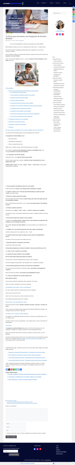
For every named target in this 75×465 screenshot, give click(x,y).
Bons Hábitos (56, 122)
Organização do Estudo (59, 110)
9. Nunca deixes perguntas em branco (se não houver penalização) (24, 113)
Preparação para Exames (59, 112)
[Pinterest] (73, 12)
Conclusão (11, 127)
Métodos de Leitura (58, 108)
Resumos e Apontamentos (59, 114)
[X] (73, 9)
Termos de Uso (59, 453)
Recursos (58, 2)
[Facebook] (73, 7)
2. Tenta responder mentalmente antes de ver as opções (22, 95)
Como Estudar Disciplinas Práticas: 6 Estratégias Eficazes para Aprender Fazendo (27, 357)
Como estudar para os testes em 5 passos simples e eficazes (23, 379)
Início (38, 2)
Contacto (58, 449)
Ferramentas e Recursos (58, 63)
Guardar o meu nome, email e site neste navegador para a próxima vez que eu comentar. (26, 433)
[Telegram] (73, 17)
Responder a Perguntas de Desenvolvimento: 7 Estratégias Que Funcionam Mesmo (27, 352)
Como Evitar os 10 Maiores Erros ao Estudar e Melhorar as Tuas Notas (25, 376)
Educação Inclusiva (57, 59)
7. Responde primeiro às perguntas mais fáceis (20, 108)
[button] (70, 3)
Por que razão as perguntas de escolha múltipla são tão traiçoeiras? (23, 90)
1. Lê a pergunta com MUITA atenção (18, 92)
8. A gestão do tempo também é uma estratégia (20, 111)
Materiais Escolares (58, 72)
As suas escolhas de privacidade (43, 463)
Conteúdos (43, 2)
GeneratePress (48, 460)
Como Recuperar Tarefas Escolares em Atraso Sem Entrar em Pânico (20, 401)
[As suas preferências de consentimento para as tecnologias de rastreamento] (73, 463)
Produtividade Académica (58, 87)
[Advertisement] (27, 176)
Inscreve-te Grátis (14, 454)
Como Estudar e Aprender (12, 400)
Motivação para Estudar (59, 85)
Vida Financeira (57, 131)
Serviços (51, 2)
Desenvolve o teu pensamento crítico (17, 121)
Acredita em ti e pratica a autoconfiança (17, 124)
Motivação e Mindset (57, 78)
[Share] (73, 21)
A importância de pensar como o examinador (18, 119)
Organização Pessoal (58, 98)
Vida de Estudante (57, 120)
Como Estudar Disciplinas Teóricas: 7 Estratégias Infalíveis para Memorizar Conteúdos (28, 360)
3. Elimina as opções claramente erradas (19, 97)
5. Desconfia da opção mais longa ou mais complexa (21, 103)
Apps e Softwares (57, 65)
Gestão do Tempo (57, 96)
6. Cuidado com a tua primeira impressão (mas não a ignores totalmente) (26, 105)
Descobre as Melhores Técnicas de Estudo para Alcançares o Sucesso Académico (27, 374)
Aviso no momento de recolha (27, 463)
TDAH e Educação (58, 61)
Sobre (64, 2)
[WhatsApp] (73, 14)
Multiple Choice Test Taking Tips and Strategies (32, 338)
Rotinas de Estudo (58, 100)
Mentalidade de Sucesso (59, 83)
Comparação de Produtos (59, 67)
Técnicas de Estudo (57, 102)
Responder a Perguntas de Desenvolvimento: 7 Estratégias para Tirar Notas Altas (22, 403)
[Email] (73, 19)
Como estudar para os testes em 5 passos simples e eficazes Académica (25, 355)
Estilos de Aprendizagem (59, 106)
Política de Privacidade (61, 451)
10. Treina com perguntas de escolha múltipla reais (21, 116)
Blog (54, 57)
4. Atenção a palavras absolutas (17, 100)
